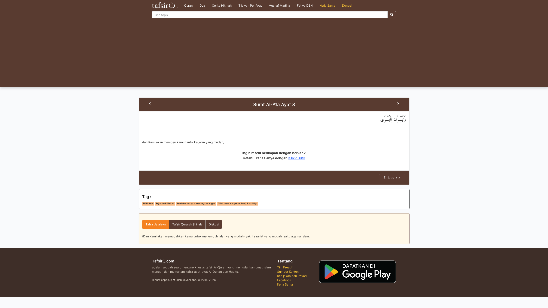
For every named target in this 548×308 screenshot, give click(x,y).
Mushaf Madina (279, 5)
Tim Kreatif (284, 267)
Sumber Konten (288, 271)
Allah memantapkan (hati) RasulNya (237, 203)
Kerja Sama (327, 5)
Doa (202, 5)
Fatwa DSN (305, 5)
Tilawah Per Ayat (250, 5)
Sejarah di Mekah (165, 203)
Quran (188, 5)
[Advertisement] (274, 55)
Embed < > (392, 178)
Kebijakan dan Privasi (292, 276)
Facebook (284, 280)
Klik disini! (296, 158)
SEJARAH (148, 203)
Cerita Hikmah (222, 5)
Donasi (346, 5)
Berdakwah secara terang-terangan (196, 203)
